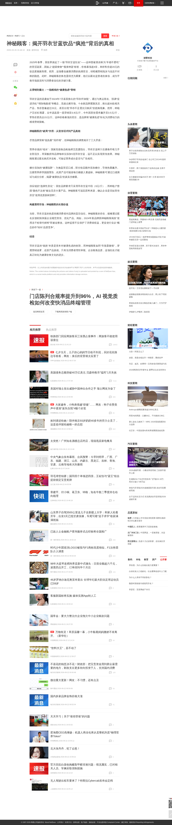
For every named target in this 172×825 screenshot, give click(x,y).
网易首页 (8, 3)
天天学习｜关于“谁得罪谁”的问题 (70, 716)
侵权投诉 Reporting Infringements (141, 822)
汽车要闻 (132, 444)
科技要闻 (132, 383)
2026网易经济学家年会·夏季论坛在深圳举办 (147, 370)
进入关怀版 (35, 3)
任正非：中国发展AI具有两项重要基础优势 (147, 430)
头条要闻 (132, 124)
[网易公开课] (106, 3)
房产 (154, 559)
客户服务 (84, 822)
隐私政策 (92, 822)
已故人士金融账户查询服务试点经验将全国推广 (78, 531)
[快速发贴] (15, 65)
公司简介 (60, 822)
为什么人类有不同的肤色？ (140, 577)
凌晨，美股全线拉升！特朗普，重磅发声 (146, 358)
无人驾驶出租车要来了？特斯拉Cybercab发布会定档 (81, 780)
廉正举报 (124, 822)
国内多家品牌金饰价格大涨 (66, 696)
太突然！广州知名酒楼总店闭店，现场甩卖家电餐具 (81, 440)
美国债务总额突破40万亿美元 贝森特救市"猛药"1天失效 (83, 372)
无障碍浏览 (25, 3)
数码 (130, 559)
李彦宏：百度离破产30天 (139, 589)
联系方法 (68, 822)
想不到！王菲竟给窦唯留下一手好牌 (144, 288)
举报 (118, 50)
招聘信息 (76, 822)
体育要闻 (132, 193)
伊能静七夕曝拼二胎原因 (139, 312)
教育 (146, 559)
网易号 (17, 36)
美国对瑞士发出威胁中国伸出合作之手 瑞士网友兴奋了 (83, 388)
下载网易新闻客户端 (63, 312)
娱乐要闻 (132, 261)
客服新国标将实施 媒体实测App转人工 (73, 595)
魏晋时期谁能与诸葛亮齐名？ (141, 583)
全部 (165, 78)
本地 (138, 559)
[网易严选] (115, 3)
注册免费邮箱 (149, 3)
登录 (138, 3)
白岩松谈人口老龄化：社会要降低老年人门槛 (148, 571)
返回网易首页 (38, 312)
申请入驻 (115, 36)
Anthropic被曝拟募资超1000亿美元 (143, 410)
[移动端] (97, 3)
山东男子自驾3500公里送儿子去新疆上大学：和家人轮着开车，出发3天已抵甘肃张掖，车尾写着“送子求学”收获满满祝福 (84, 516)
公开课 (163, 559)
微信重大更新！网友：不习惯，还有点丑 (74, 680)
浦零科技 (35, 50)
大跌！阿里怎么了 (136, 352)
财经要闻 (132, 325)
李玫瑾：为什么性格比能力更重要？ (144, 565)
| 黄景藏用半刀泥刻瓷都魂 (142, 527)
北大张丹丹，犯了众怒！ (65, 748)
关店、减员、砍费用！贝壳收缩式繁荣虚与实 (148, 364)
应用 (15, 3)
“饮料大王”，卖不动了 (63, 648)
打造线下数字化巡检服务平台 (147, 61)
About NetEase (50, 822)
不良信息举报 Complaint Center (108, 822)
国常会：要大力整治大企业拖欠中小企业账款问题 (80, 615)
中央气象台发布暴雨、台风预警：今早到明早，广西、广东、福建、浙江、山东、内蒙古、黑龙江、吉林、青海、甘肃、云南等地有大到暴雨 (84, 460)
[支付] (123, 3)
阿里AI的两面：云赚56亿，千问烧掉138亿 (146, 416)
